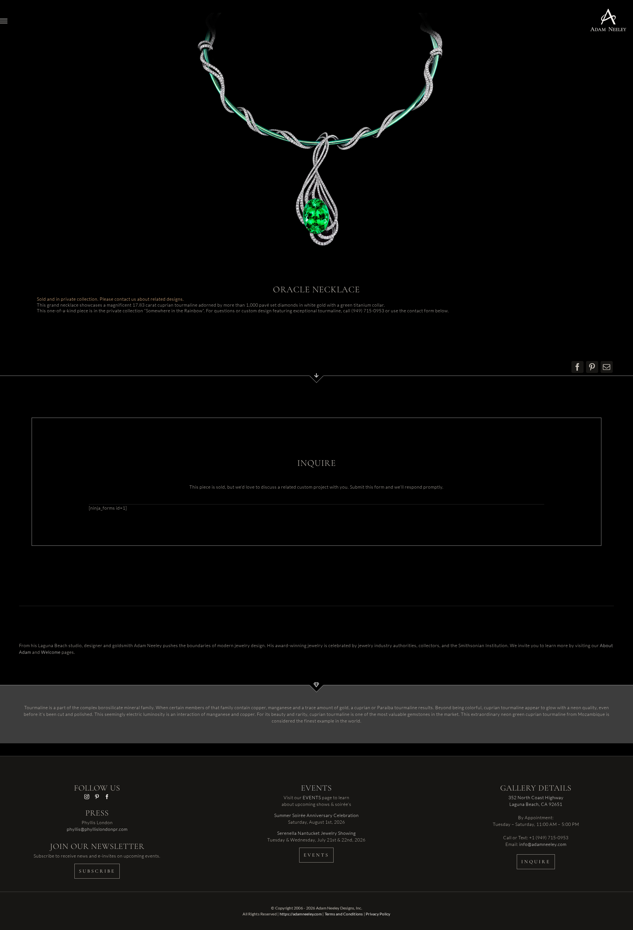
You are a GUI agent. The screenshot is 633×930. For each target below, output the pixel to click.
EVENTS (312, 797)
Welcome (51, 652)
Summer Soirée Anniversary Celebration (316, 815)
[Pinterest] (592, 367)
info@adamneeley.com (542, 844)
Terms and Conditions (344, 913)
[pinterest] (97, 796)
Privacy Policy (378, 913)
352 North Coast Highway (536, 797)
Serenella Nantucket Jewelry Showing (316, 833)
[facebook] (107, 796)
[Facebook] (577, 367)
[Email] (606, 367)
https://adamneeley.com (301, 913)
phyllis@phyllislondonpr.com (97, 829)
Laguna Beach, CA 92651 (535, 804)
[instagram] (87, 796)
